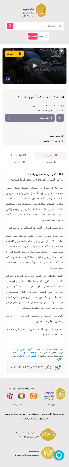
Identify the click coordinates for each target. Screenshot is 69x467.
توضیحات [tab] (49, 155)
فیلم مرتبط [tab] (17, 155)
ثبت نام (32, 36)
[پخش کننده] (34, 66)
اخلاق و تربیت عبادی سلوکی (35, 129)
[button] (34, 65)
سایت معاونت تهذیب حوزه (28, 353)
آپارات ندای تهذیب (21, 349)
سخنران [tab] (49, 162)
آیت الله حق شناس (40, 366)
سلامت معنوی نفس (39, 132)
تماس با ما (18, 404)
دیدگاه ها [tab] (17, 162)
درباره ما (51, 404)
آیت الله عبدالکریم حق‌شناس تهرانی (32, 126)
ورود (41, 36)
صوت (45, 136)
